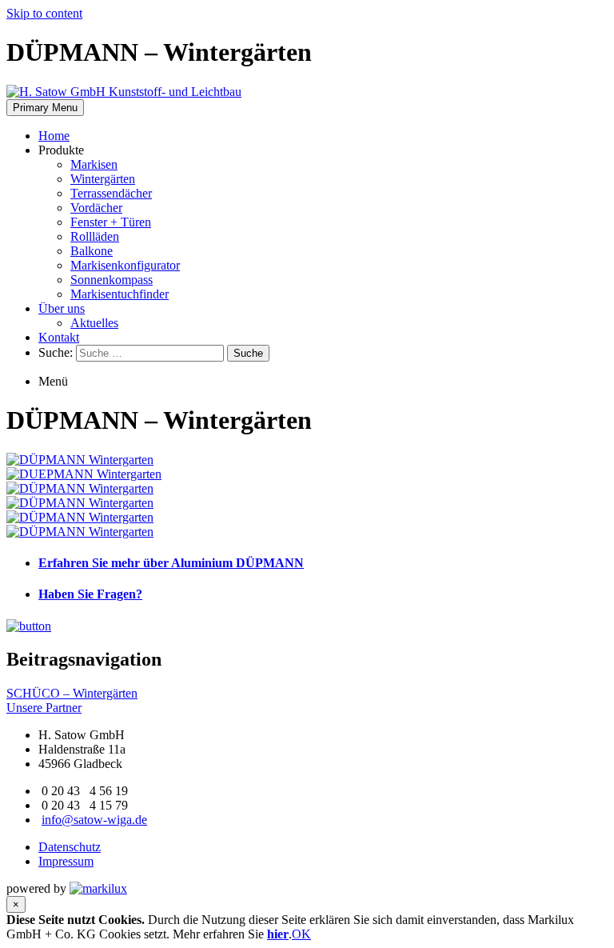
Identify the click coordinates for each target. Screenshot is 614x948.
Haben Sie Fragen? (90, 594)
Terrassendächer (111, 193)
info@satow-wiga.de (94, 819)
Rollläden (94, 236)
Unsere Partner (44, 707)
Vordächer (96, 207)
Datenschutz (69, 847)
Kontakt (58, 337)
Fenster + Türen (110, 222)
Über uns (61, 308)
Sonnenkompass (111, 279)
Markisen (94, 164)
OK (301, 934)
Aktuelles (94, 323)
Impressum (66, 861)
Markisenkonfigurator (125, 265)
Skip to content (44, 13)
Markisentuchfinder (119, 294)
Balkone (91, 251)
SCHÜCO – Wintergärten (72, 693)
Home (54, 135)
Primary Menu (45, 108)
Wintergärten (102, 179)
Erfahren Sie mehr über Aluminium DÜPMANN (171, 563)
